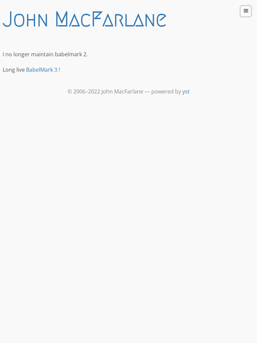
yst (186, 91)
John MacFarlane (85, 19)
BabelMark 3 (41, 69)
